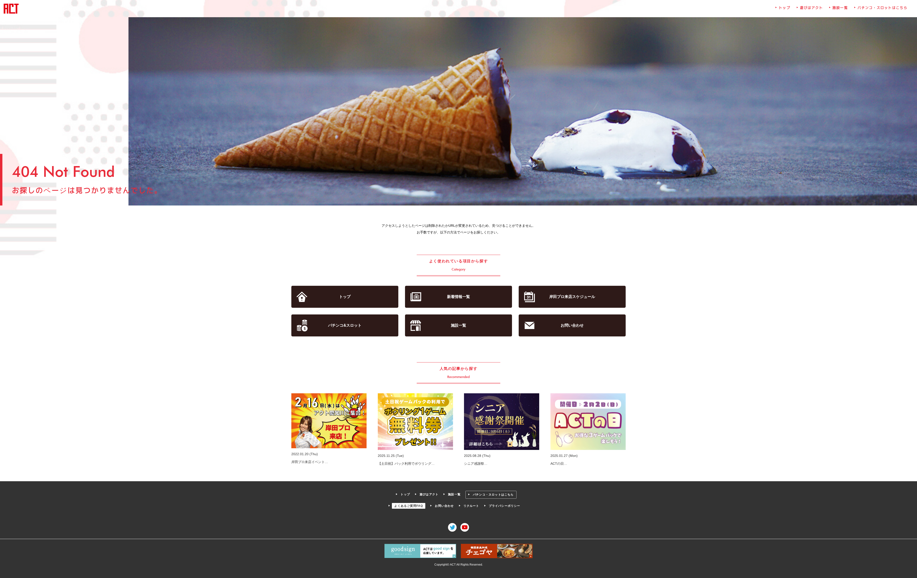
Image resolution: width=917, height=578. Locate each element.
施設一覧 (840, 7)
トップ (784, 7)
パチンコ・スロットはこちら (882, 7)
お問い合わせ (572, 325)
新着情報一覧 (458, 297)
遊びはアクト (811, 7)
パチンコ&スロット (345, 325)
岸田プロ (572, 297)
